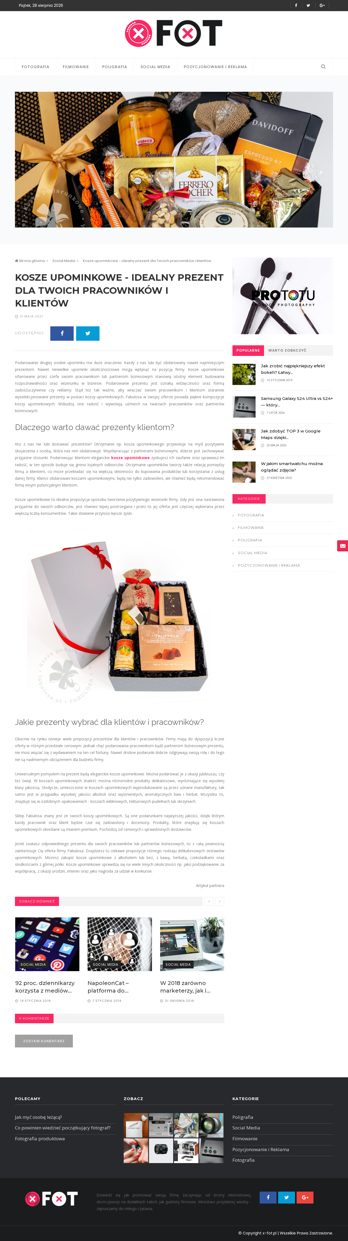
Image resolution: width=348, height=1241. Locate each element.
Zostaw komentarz (44, 1041)
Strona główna (31, 260)
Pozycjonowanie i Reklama (215, 67)
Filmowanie (76, 67)
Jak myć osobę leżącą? (38, 1117)
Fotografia (35, 67)
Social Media (155, 67)
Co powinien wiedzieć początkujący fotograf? (63, 1128)
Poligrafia (114, 67)
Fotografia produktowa (40, 1138)
